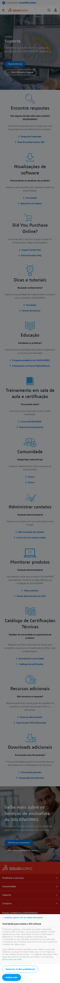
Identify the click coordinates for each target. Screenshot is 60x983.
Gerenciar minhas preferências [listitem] (20, 969)
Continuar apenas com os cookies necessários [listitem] (23, 918)
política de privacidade (11, 959)
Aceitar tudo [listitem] (12, 977)
